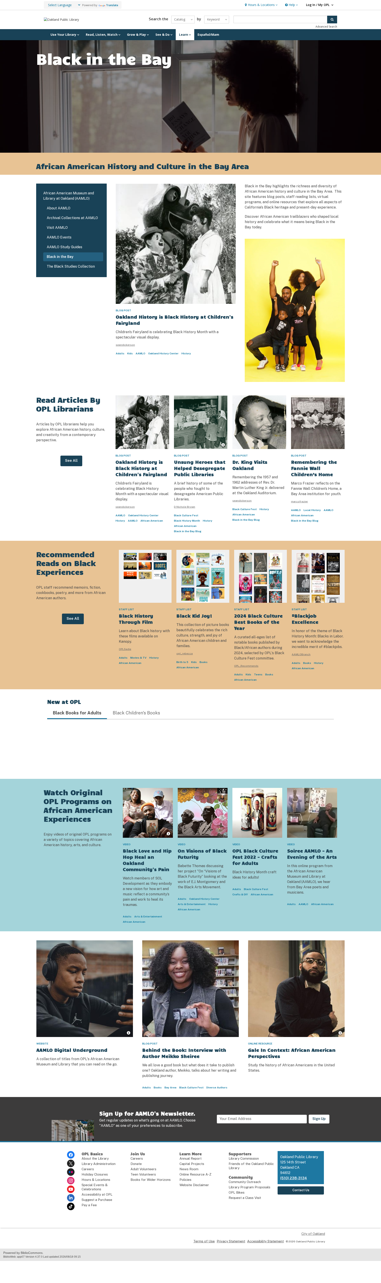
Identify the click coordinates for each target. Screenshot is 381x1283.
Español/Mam (208, 34)
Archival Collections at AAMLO (72, 218)
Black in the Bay (60, 257)
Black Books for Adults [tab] (77, 713)
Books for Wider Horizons (151, 1180)
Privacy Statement (231, 1241)
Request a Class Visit (245, 1198)
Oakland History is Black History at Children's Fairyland (141, 468)
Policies (185, 1180)
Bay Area (170, 1087)
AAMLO (140, 353)
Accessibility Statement (265, 1241)
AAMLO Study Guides (64, 247)
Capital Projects (191, 1164)
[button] (261, 5)
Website (42, 1043)
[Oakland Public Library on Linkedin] (71, 1198)
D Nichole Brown (184, 506)
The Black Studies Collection (71, 266)
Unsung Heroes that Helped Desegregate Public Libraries (199, 468)
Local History (312, 510)
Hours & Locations (96, 1180)
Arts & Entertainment (148, 916)
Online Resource (260, 1043)
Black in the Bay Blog (187, 531)
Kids (130, 353)
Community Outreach (245, 1182)
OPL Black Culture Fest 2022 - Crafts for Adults (255, 857)
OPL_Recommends (246, 665)
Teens (258, 674)
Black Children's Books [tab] (136, 713)
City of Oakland (313, 1234)
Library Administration (99, 1164)
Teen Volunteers (143, 1174)
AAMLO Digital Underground (71, 1050)
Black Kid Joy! (194, 615)
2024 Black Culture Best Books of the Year (258, 622)
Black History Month (187, 520)
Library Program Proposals (249, 1187)
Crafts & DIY (240, 894)
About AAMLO (58, 208)
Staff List (126, 609)
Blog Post (123, 310)
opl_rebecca (184, 653)
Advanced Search (326, 26)
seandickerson (125, 344)
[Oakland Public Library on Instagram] (71, 1180)
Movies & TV (138, 657)
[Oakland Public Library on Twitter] (71, 1163)
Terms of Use (204, 1241)
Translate (112, 5)
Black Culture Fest (186, 515)
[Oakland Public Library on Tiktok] (71, 1206)
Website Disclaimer (194, 1185)
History (186, 353)
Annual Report (190, 1158)
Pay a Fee (89, 1205)
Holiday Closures (95, 1174)
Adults (120, 353)
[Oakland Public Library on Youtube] (71, 1189)
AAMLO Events (59, 237)
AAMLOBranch (301, 654)
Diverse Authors (216, 1087)
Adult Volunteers (143, 1169)
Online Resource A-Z (195, 1174)
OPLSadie (125, 649)
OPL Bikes (237, 1192)
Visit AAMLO (57, 227)
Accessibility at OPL (97, 1194)
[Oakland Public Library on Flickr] (71, 1172)
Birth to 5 (182, 662)
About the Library (95, 1158)
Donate (136, 1164)
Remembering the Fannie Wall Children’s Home (314, 468)
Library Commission (244, 1158)
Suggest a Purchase (97, 1200)
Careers (88, 1169)
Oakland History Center (163, 353)
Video (127, 844)
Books (203, 662)
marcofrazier (299, 501)
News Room (188, 1169)
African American (151, 520)
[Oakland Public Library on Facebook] (71, 1155)
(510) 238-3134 (293, 1178)
